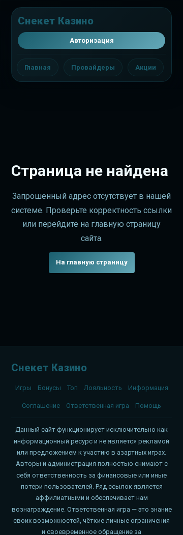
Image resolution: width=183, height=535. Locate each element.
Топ (72, 388)
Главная (37, 67)
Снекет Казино (56, 21)
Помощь (148, 405)
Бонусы (49, 388)
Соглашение (41, 405)
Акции (145, 67)
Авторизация (92, 40)
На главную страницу (92, 262)
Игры (23, 388)
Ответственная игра (97, 405)
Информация (148, 388)
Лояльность (103, 388)
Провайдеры (93, 67)
